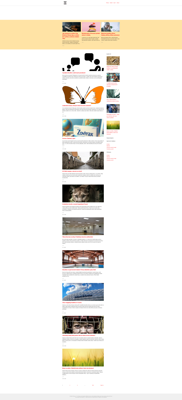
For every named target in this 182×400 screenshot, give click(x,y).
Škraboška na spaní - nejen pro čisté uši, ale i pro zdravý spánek (113, 116)
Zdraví (118, 2)
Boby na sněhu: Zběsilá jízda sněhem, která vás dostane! (78, 368)
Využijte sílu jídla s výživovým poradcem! (73, 72)
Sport (115, 2)
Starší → (102, 385)
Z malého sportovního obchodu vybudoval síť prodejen (112, 84)
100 (93, 385)
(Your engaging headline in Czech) (72, 302)
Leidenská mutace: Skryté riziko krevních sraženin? (76, 105)
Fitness (107, 2)
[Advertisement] (91, 12)
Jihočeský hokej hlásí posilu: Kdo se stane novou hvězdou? (78, 335)
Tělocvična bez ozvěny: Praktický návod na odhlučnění (77, 237)
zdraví (83, 42)
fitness (63, 45)
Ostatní (111, 2)
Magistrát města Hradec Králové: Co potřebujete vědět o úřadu (112, 68)
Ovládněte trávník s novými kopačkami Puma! (75, 204)
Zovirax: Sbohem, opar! (68, 138)
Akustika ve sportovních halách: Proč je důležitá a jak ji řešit (79, 269)
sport (63, 179)
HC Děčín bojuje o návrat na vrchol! (72, 171)
